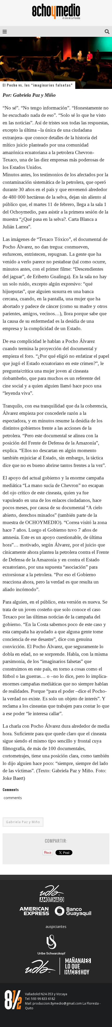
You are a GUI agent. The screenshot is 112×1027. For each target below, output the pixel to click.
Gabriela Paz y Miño (23, 822)
